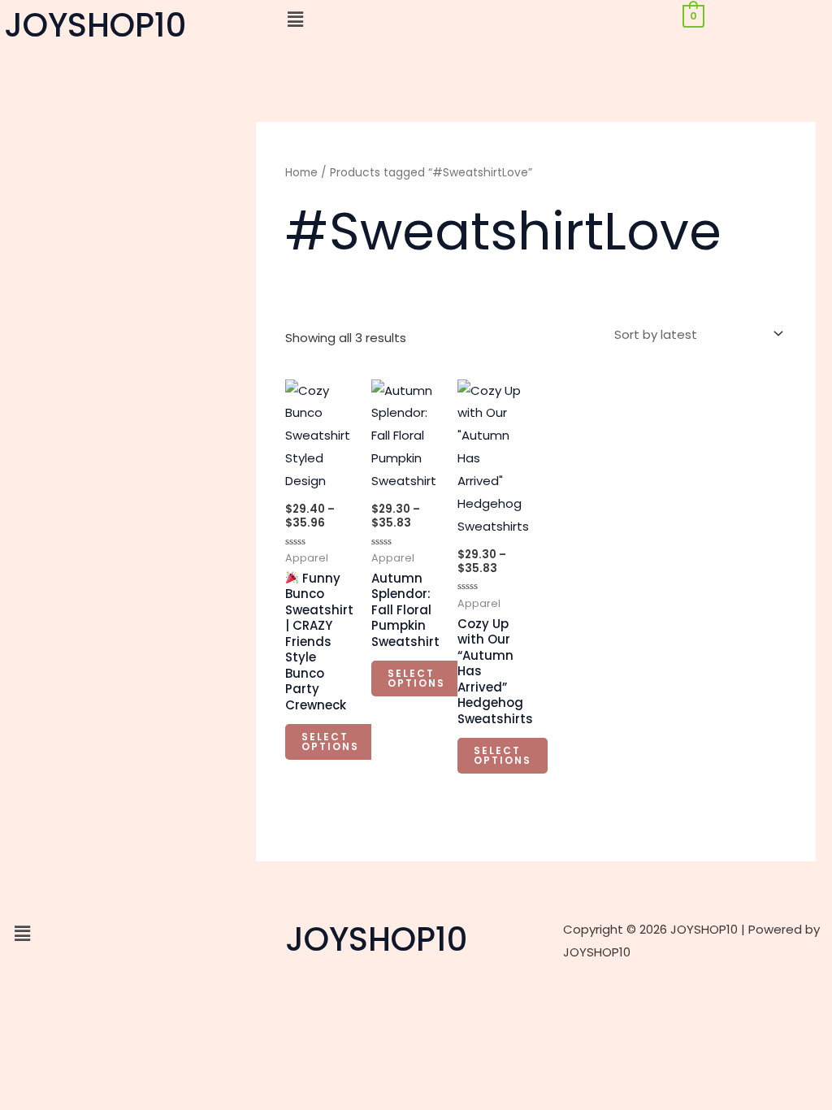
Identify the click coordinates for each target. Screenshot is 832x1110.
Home (301, 172)
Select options (330, 741)
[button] (415, 19)
